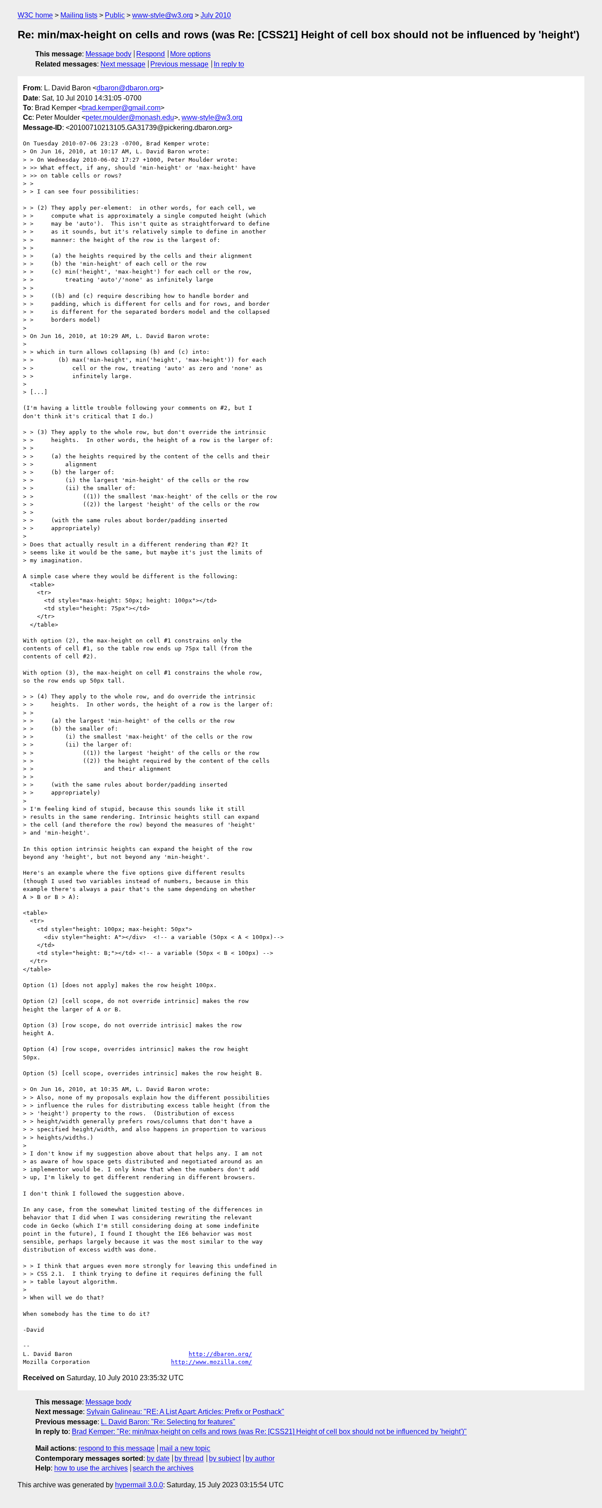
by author (260, 1458)
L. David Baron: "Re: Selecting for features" (168, 1422)
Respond (150, 54)
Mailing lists (78, 15)
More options (190, 54)
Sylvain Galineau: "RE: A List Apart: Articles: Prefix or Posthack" (185, 1411)
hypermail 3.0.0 (139, 1485)
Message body (108, 54)
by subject (225, 1458)
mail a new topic (185, 1448)
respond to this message (116, 1448)
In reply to (229, 64)
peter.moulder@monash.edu (129, 117)
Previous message (179, 64)
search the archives (163, 1468)
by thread (189, 1458)
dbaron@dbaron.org (128, 88)
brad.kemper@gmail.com (121, 107)
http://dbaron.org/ (220, 1354)
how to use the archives (91, 1468)
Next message (122, 64)
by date (158, 1458)
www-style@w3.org (162, 15)
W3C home (35, 15)
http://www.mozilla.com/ (211, 1362)
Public (115, 15)
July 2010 (216, 15)
